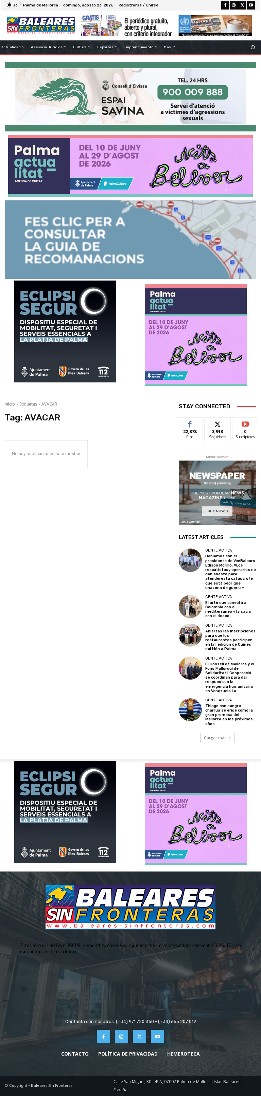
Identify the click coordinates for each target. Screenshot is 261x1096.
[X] (242, 5)
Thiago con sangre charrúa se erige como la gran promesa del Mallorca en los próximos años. (229, 715)
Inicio (10, 404)
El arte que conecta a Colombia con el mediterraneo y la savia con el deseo (228, 609)
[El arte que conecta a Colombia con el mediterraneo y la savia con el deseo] (190, 606)
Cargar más (215, 738)
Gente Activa (218, 550)
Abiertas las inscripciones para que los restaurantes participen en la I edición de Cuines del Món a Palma (230, 640)
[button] (253, 47)
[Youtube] (251, 5)
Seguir (217, 422)
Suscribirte (245, 422)
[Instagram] (234, 5)
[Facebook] (225, 5)
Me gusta (190, 422)
